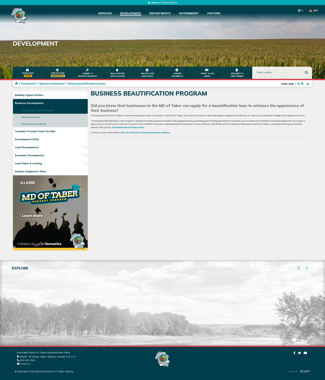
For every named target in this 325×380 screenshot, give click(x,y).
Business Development (52, 83)
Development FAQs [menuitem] (27, 139)
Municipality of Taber (19, 15)
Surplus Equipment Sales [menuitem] (30, 171)
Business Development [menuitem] (29, 103)
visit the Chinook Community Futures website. (145, 132)
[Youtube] (305, 353)
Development (28, 83)
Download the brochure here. (128, 127)
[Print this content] (308, 84)
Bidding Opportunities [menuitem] (29, 95)
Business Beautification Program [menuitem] (38, 110)
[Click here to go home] (18, 83)
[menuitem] (105, 13)
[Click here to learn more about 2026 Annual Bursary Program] (50, 212)
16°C (315, 10)
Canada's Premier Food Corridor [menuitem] (35, 131)
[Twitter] (299, 353)
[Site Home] (162, 359)
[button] (85, 103)
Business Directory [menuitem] (31, 117)
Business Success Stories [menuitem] (34, 124)
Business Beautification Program (86, 83)
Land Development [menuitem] (27, 147)
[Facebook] (294, 353)
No (222, 272)
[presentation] (306, 268)
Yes (209, 272)
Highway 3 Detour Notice (164, 2)
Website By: (293, 371)
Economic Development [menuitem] (29, 155)
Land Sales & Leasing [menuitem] (28, 163)
